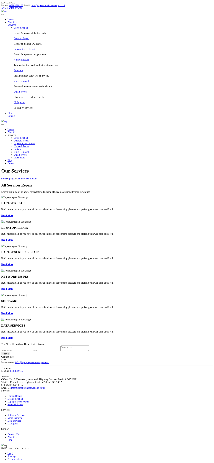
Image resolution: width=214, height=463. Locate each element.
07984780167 (16, 5)
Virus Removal (21, 81)
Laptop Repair (21, 27)
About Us (12, 22)
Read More (7, 215)
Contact (11, 115)
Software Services (16, 415)
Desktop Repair (21, 38)
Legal (10, 453)
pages (12, 178)
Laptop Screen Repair (24, 49)
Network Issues (21, 59)
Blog (10, 113)
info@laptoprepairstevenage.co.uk (48, 5)
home (4, 178)
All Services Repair (27, 178)
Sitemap (12, 456)
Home (11, 19)
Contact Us (13, 434)
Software (18, 70)
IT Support (19, 102)
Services (12, 25)
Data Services (20, 91)
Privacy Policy (15, 459)
